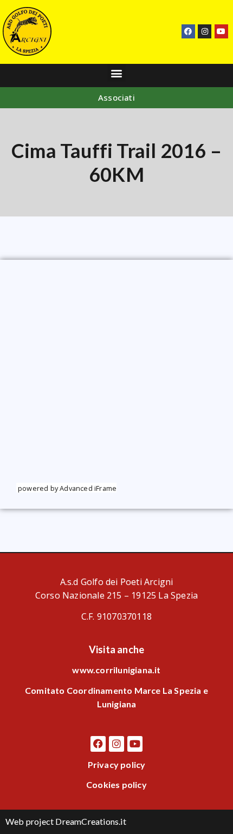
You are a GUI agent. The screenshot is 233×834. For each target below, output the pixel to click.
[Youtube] (221, 31)
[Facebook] (188, 31)
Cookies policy (116, 784)
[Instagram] (204, 31)
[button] (116, 73)
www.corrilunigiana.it (116, 670)
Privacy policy (117, 764)
